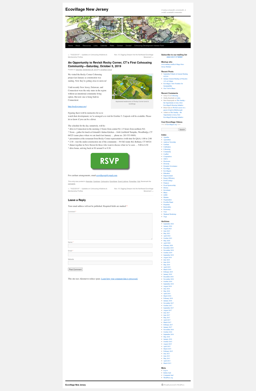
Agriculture (167, 139)
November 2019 (168, 250)
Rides (112, 45)
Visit (138, 181)
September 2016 (168, 334)
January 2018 (167, 301)
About (77, 45)
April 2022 (166, 236)
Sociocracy (166, 209)
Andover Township (169, 142)
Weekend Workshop (169, 214)
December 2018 (168, 276)
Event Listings (123, 181)
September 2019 (168, 255)
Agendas (89, 181)
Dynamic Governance (170, 166)
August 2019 (167, 257)
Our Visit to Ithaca (169, 88)
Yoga (165, 216)
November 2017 (168, 303)
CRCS (165, 159)
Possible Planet (168, 202)
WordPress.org (168, 377)
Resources (87, 45)
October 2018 (167, 281)
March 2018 (167, 296)
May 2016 (166, 337)
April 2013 (166, 361)
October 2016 (167, 332)
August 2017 (167, 310)
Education (166, 173)
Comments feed (168, 375)
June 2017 (166, 315)
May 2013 (166, 358)
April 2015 (166, 346)
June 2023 (166, 231)
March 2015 (167, 349)
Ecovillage (113, 181)
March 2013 (167, 363)
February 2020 (168, 245)
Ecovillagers (167, 171)
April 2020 (166, 243)
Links (96, 45)
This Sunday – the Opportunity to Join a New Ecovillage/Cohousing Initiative (174, 102)
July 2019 (166, 260)
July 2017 (166, 313)
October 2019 (167, 252)
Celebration (167, 147)
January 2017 (167, 327)
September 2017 (168, 308)
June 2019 (166, 262)
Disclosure (166, 161)
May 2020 (166, 240)
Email (70, 250)
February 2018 (168, 298)
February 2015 (168, 351)
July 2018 (166, 289)
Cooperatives (167, 156)
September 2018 (168, 284)
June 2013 (166, 356)
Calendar (103, 45)
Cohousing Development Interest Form (149, 45)
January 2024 (167, 226)
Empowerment (168, 176)
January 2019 (167, 274)
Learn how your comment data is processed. (119, 278)
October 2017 (167, 305)
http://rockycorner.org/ (77, 106)
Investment (166, 190)
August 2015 (167, 344)
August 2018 (167, 286)
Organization (167, 200)
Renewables (167, 207)
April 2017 (166, 320)
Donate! (129, 45)
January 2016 (167, 339)
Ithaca (165, 192)
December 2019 (168, 248)
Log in (165, 370)
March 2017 (167, 322)
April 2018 (166, 293)
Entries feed (167, 373)
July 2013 (166, 353)
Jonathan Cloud (106, 69)
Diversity (166, 164)
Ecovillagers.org (172, 124)
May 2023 (166, 233)
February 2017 (168, 325)
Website (71, 259)
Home (70, 45)
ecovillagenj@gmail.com (106, 175)
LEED (165, 195)
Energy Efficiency (169, 178)
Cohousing (105, 181)
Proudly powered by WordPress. (174, 385)
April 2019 (166, 267)
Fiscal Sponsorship (169, 185)
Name (70, 242)
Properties (132, 181)
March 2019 (167, 269)
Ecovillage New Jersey (86, 9)
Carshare (96, 181)
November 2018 (168, 279)
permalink (71, 184)
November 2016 (168, 329)
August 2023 (167, 228)
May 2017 (166, 317)
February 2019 (168, 272)
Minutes (166, 197)
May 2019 (166, 264)
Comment (72, 211)
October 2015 (167, 341)
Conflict (166, 154)
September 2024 (168, 224)
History (165, 188)
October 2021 (167, 238)
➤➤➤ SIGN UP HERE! (175, 57)
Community (167, 151)
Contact (120, 45)
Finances (166, 183)
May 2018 (166, 291)
